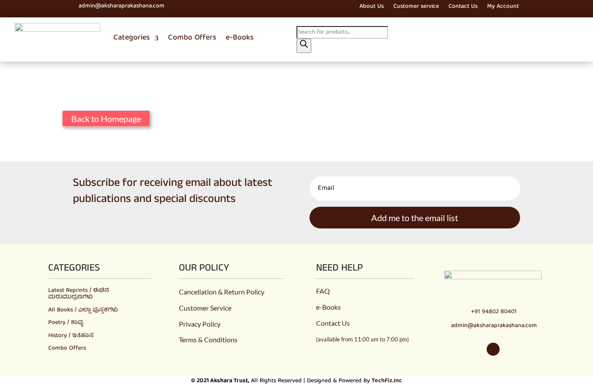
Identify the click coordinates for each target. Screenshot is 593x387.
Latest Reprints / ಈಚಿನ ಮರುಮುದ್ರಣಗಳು (78, 293)
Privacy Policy (200, 324)
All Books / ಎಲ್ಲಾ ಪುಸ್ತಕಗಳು (83, 310)
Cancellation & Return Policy (221, 292)
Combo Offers (192, 38)
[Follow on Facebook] (47, 6)
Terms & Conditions (208, 339)
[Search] (303, 46)
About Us (371, 7)
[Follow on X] (63, 6)
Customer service (416, 7)
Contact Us (463, 7)
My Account (503, 7)
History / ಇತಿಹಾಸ (71, 336)
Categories (131, 38)
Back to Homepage (106, 118)
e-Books (240, 38)
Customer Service (205, 308)
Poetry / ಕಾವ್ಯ (65, 323)
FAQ (323, 291)
